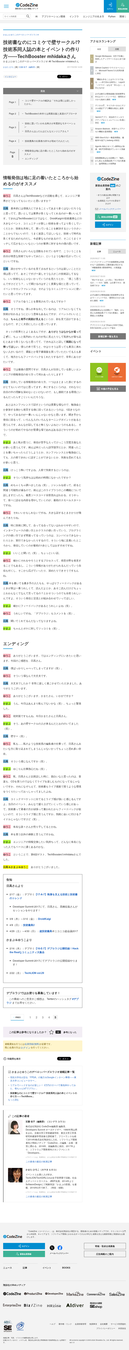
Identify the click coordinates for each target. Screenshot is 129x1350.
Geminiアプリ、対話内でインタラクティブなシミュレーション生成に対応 (110, 120)
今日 (99, 49)
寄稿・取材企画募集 (105, 1246)
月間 (117, 49)
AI (36, 16)
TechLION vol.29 (34, 973)
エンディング (31, 158)
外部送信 (122, 1328)
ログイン (25, 1047)
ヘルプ (52, 1323)
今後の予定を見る (109, 388)
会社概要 (104, 1323)
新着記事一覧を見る (108, 336)
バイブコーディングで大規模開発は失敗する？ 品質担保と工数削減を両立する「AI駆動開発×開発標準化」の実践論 (107, 264)
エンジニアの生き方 (93, 16)
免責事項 (93, 1323)
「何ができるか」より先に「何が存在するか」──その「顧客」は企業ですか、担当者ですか (107, 282)
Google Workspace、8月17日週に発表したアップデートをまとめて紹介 (110, 59)
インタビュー (10, 76)
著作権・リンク (65, 1323)
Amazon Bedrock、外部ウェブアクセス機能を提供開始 (110, 130)
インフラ (74, 16)
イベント (46, 1267)
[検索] (28, 16)
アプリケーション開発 (53, 16)
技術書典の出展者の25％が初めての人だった (47, 140)
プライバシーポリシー (105, 1328)
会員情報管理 (80, 1323)
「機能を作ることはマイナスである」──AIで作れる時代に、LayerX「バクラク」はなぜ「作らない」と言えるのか (110, 83)
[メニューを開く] (6, 6)
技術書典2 (29, 925)
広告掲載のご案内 (105, 1254)
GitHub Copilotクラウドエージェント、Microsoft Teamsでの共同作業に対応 (110, 70)
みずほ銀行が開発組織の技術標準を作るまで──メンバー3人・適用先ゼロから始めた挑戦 (110, 96)
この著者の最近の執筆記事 (39, 1161)
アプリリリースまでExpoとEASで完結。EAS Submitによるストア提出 (107, 326)
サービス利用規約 (118, 1323)
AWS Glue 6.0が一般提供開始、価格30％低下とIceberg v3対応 (109, 139)
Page (12, 102)
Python (111, 16)
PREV (18, 1017)
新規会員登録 (109, 216)
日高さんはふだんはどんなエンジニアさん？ (47, 131)
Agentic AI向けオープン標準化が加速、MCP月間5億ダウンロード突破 (110, 147)
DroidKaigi (44, 919)
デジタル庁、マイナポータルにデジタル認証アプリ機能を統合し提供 (110, 106)
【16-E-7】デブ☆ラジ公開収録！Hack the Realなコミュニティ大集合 (44, 950)
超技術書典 (45, 931)
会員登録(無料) (32, 1043)
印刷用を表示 (14, 1058)
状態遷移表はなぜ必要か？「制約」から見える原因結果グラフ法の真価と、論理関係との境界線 (110, 160)
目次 (43, 90)
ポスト (65, 76)
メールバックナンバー (110, 208)
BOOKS (66, 1267)
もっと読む (13, 1099)
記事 (99, 251)
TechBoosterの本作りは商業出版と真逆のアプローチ (51, 113)
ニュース (117, 251)
